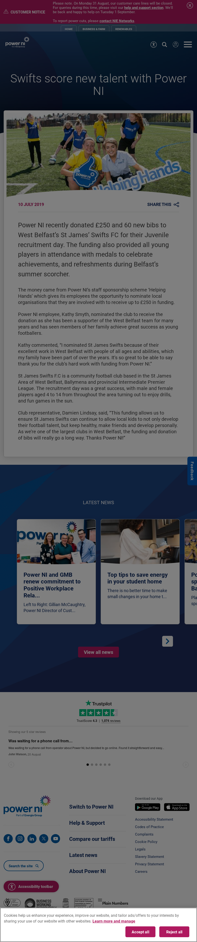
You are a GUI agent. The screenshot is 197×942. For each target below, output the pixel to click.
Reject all (174, 931)
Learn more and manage (113, 920)
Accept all (140, 931)
